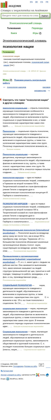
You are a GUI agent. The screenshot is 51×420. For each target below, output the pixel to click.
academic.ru (11, 4)
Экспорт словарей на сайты (11, 375)
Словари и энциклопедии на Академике (24, 10)
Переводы (37, 28)
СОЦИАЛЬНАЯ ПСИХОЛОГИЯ (17, 285)
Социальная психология (15, 331)
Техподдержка (18, 366)
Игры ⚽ (37, 33)
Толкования (14, 28)
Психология (9, 131)
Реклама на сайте (30, 366)
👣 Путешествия (7, 371)
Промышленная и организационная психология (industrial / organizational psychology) (22, 259)
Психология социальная (15, 154)
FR (47, 2)
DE (36, 2)
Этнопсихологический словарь (25, 23)
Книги (14, 33)
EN (31, 2)
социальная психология (15, 308)
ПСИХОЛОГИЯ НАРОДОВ (15, 204)
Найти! (45, 16)
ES (42, 2)
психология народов (16, 87)
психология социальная (15, 108)
